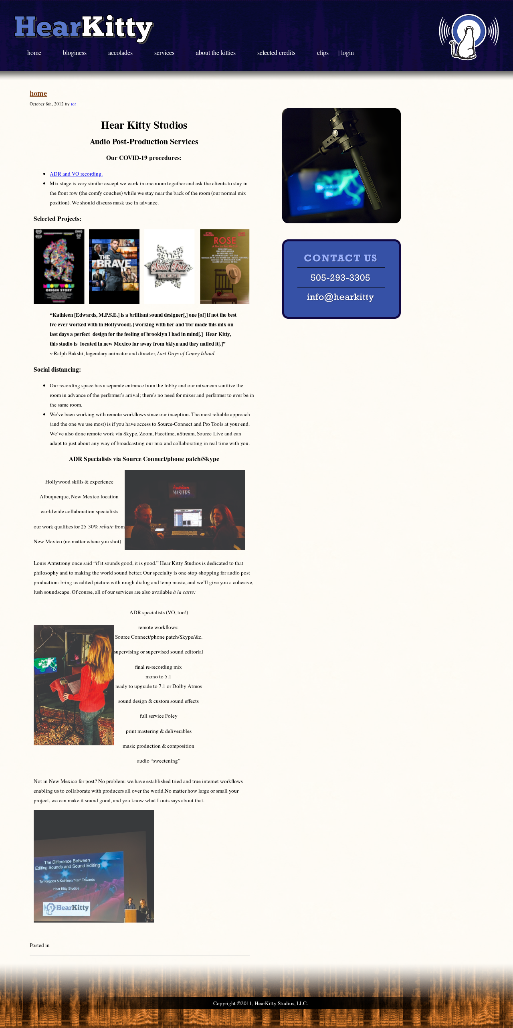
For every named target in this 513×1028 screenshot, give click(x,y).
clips (323, 52)
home (35, 52)
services (165, 52)
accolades (121, 52)
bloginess (75, 52)
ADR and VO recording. (76, 173)
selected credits (277, 52)
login (347, 52)
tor (73, 104)
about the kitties (216, 52)
